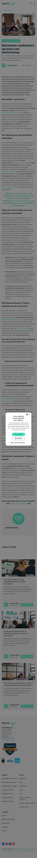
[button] (18, 443)
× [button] (29, 414)
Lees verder (22, 430)
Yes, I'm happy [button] (18, 434)
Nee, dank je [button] (18, 438)
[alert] (18, 429)
